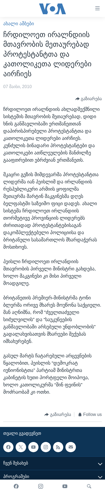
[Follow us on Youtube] (33, 447)
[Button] (88, 99)
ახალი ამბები (18, 23)
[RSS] (58, 447)
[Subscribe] (70, 447)
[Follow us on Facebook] (8, 447)
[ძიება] (89, 486)
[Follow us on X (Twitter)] (21, 447)
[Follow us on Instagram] (46, 447)
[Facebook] (16, 486)
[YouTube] (65, 486)
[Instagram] (40, 486)
